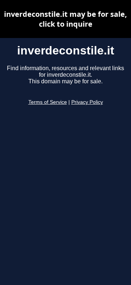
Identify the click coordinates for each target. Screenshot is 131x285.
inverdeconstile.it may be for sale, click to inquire (65, 19)
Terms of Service (47, 102)
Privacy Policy (87, 102)
